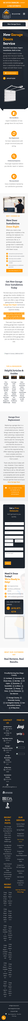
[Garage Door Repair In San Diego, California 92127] (5, 898)
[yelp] (12, 1019)
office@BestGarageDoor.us (9, 787)
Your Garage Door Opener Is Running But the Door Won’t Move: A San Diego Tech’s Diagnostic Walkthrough (6, 392)
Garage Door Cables (20, 846)
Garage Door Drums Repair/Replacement (20, 853)
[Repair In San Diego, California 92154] (10, 915)
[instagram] (21, 1019)
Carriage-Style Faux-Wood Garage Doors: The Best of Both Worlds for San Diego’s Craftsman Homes (14, 392)
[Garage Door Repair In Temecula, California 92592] (10, 898)
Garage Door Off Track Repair (20, 866)
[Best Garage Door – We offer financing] (14, 2)
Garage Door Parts (20, 860)
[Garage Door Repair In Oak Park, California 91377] (10, 969)
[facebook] (7, 1019)
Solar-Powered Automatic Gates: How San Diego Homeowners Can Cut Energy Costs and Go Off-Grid (7, 871)
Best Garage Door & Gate (14, 1008)
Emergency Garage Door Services (20, 883)
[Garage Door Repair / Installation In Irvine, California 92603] (5, 932)
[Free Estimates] (14, 6)
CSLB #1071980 (14, 1011)
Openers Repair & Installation (20, 825)
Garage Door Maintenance (20, 834)
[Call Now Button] (4, 1018)
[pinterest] (9, 1019)
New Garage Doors (20, 840)
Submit (8, 563)
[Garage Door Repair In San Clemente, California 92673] (10, 932)
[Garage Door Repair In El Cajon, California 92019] (10, 988)
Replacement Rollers (20, 872)
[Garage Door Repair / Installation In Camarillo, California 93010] (5, 969)
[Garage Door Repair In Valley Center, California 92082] (10, 951)
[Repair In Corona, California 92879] (14, 353)
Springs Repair (20, 830)
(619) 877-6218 (11, 78)
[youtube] (18, 1019)
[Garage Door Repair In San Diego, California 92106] (5, 915)
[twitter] (15, 1019)
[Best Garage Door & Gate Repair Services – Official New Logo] (6, 14)
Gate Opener (20, 877)
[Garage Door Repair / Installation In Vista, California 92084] (5, 951)
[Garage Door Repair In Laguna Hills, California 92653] (5, 988)
